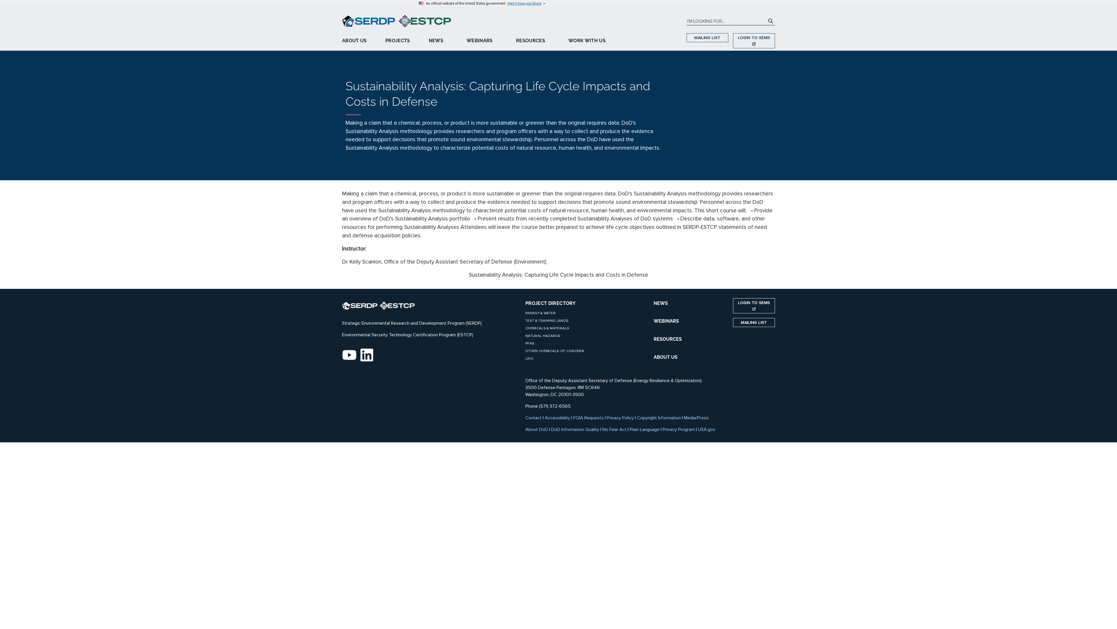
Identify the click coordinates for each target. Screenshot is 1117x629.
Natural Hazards (542, 336)
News (436, 40)
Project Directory (550, 303)
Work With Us (587, 40)
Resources (530, 40)
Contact (533, 418)
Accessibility (557, 418)
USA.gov (706, 429)
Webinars (480, 40)
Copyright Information (659, 418)
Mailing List (707, 37)
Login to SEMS (754, 37)
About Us (354, 40)
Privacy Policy (620, 418)
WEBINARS (666, 321)
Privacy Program (679, 429)
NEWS (661, 303)
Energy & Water (540, 313)
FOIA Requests (588, 418)
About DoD (536, 429)
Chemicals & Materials (547, 328)
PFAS (529, 343)
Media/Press (696, 418)
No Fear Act (614, 429)
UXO (529, 358)
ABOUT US (665, 357)
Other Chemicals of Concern (554, 351)
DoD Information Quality (575, 429)
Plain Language (644, 429)
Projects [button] (397, 40)
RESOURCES (668, 339)
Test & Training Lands (546, 321)
